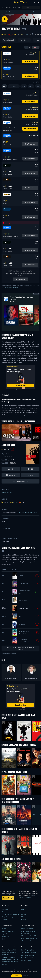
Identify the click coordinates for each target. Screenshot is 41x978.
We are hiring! (8, 898)
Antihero (20, 512)
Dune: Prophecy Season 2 (28, 950)
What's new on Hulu (27, 941)
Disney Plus (5, 936)
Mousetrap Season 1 (27, 957)
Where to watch (8, 40)
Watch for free (24, 40)
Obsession (5, 909)
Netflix (4, 928)
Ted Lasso (24, 912)
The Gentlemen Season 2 (28, 952)
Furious (23, 909)
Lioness (23, 914)
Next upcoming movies (9, 947)
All (4, 86)
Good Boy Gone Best (8, 957)
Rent (31, 86)
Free (23, 86)
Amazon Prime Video (8, 931)
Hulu (3, 939)
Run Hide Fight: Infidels (9, 950)
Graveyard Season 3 (27, 960)
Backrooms (5, 912)
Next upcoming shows (27, 947)
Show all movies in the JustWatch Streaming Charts (20, 648)
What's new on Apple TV (28, 936)
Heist (35, 512)
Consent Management (25, 897)
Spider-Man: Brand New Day (10, 914)
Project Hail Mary (7, 917)
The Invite (5, 919)
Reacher (23, 919)
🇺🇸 (35, 47)
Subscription (13, 86)
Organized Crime (28, 512)
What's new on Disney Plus (29, 938)
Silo (22, 917)
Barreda (4, 964)
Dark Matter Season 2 (27, 955)
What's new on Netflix (27, 928)
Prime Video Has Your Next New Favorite (21, 298)
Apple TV (5, 934)
